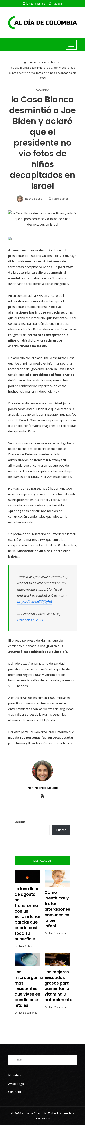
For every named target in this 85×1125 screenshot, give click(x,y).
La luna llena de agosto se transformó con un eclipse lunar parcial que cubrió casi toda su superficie (27, 914)
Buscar (20, 822)
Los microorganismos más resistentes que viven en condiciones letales (33, 988)
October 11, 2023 (30, 619)
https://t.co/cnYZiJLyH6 (34, 601)
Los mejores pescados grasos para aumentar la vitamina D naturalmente (58, 986)
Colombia (42, 90)
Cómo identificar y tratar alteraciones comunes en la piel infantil (57, 909)
